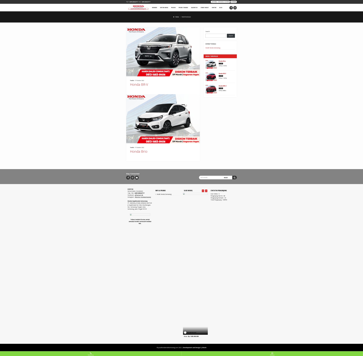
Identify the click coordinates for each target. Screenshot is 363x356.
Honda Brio (138, 151)
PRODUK (173, 7)
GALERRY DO (194, 7)
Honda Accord (191, 332)
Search (208, 31)
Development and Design (191, 347)
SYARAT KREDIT (205, 7)
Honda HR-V (222, 73)
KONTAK (214, 7)
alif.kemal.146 (139, 195)
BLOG (220, 7)
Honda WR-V (222, 86)
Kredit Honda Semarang (213, 48)
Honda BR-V (139, 84)
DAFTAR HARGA (164, 7)
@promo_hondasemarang (143, 197)
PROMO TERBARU (183, 7)
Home (177, 17)
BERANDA (154, 7)
